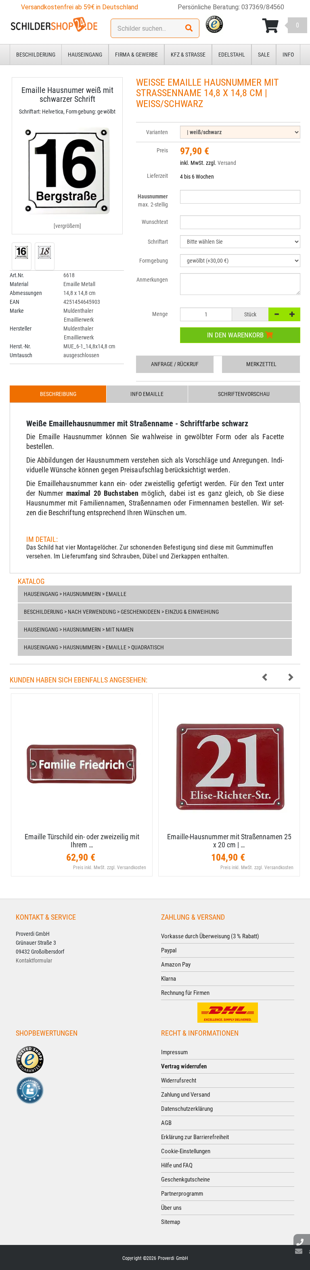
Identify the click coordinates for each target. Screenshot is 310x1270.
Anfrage (175, 364)
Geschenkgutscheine (185, 1179)
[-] (276, 314)
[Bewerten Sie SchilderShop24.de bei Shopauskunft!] (30, 1089)
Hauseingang (85, 54)
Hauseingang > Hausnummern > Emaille (75, 594)
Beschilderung (35, 54)
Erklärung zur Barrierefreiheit (195, 1137)
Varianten (157, 132)
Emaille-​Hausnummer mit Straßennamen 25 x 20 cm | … (229, 840)
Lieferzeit (157, 176)
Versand (227, 163)
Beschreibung (58, 394)
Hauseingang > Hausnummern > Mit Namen (79, 629)
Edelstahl (231, 54)
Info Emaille (146, 394)
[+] (292, 314)
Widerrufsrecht (178, 1080)
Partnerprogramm (182, 1193)
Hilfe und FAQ (177, 1165)
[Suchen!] (189, 28)
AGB (166, 1123)
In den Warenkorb (236, 335)
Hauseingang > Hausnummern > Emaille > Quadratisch (94, 647)
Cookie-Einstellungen (185, 1151)
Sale (264, 54)
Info (288, 54)
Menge (160, 314)
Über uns (171, 1207)
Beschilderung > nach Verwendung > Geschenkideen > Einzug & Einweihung (121, 612)
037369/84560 (262, 7)
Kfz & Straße (188, 54)
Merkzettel (261, 364)
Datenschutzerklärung (187, 1108)
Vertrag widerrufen (184, 1066)
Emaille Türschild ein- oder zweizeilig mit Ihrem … (82, 840)
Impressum (174, 1052)
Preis (162, 150)
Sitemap (170, 1222)
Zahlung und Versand (185, 1094)
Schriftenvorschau (244, 394)
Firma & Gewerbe (136, 54)
